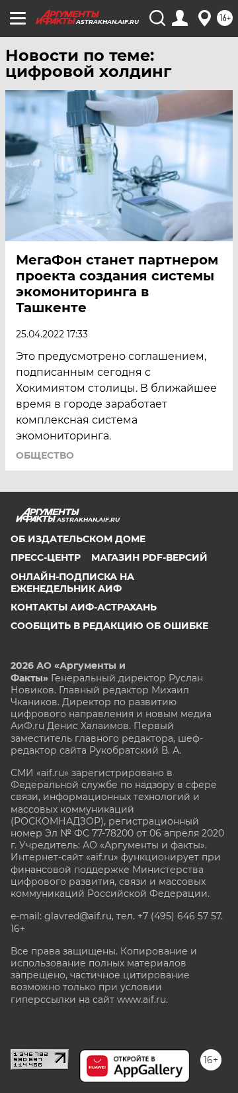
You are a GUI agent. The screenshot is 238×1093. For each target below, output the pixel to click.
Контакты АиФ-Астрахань (84, 607)
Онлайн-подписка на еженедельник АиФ (72, 583)
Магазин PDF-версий (149, 557)
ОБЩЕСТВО (45, 455)
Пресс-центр (46, 557)
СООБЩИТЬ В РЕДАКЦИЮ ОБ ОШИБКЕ (109, 626)
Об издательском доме (78, 539)
